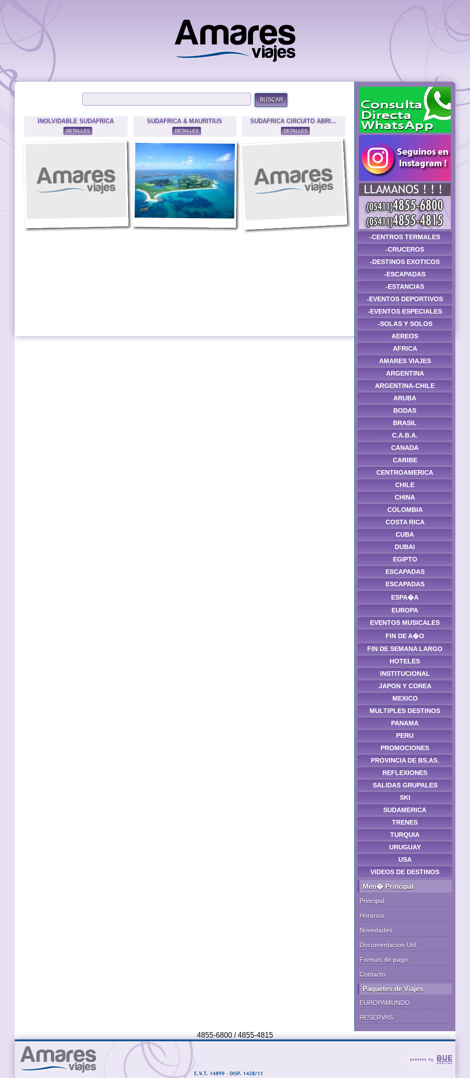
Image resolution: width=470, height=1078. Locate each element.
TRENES (405, 822)
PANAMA (405, 723)
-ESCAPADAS (404, 274)
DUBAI (405, 546)
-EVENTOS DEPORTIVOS (405, 299)
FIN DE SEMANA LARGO (404, 648)
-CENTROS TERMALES (404, 237)
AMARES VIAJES (405, 361)
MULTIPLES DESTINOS (404, 710)
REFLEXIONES (404, 772)
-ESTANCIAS (405, 286)
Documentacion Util (387, 945)
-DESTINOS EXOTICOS (405, 261)
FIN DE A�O (405, 636)
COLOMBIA (405, 509)
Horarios (371, 915)
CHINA (405, 497)
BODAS (404, 410)
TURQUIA (405, 834)
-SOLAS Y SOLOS (405, 323)
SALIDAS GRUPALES (405, 785)
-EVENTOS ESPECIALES (405, 311)
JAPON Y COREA (405, 686)
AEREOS (405, 336)
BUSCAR (271, 99)
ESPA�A (405, 597)
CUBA (405, 534)
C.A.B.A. (405, 435)
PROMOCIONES (404, 748)
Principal (371, 900)
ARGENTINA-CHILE (405, 385)
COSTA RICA (405, 522)
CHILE (404, 484)
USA (405, 859)
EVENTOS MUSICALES (405, 622)
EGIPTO (405, 559)
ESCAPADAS (405, 571)
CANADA (405, 447)
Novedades (375, 930)
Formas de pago (383, 959)
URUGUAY (405, 847)
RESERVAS (376, 1017)
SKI (405, 797)
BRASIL (405, 423)
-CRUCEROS (405, 249)
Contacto (372, 974)
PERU (405, 735)
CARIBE (405, 460)
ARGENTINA (405, 373)
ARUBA (404, 398)
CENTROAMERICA (404, 472)
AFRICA (405, 348)
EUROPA (405, 610)
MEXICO (405, 698)
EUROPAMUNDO (384, 1002)
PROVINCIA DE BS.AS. (405, 760)
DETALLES (78, 130)
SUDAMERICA (404, 810)
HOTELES (405, 661)
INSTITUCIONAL (405, 673)
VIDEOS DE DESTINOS (404, 872)
